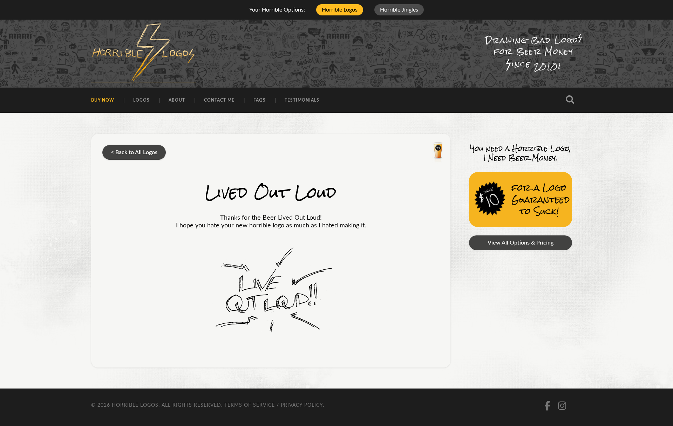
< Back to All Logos (134, 152)
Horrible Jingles (399, 10)
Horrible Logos (340, 10)
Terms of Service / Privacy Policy (273, 405)
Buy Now (102, 100)
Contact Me (219, 100)
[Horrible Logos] (143, 54)
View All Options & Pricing (520, 243)
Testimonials (302, 100)
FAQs (259, 100)
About (177, 100)
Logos (141, 100)
